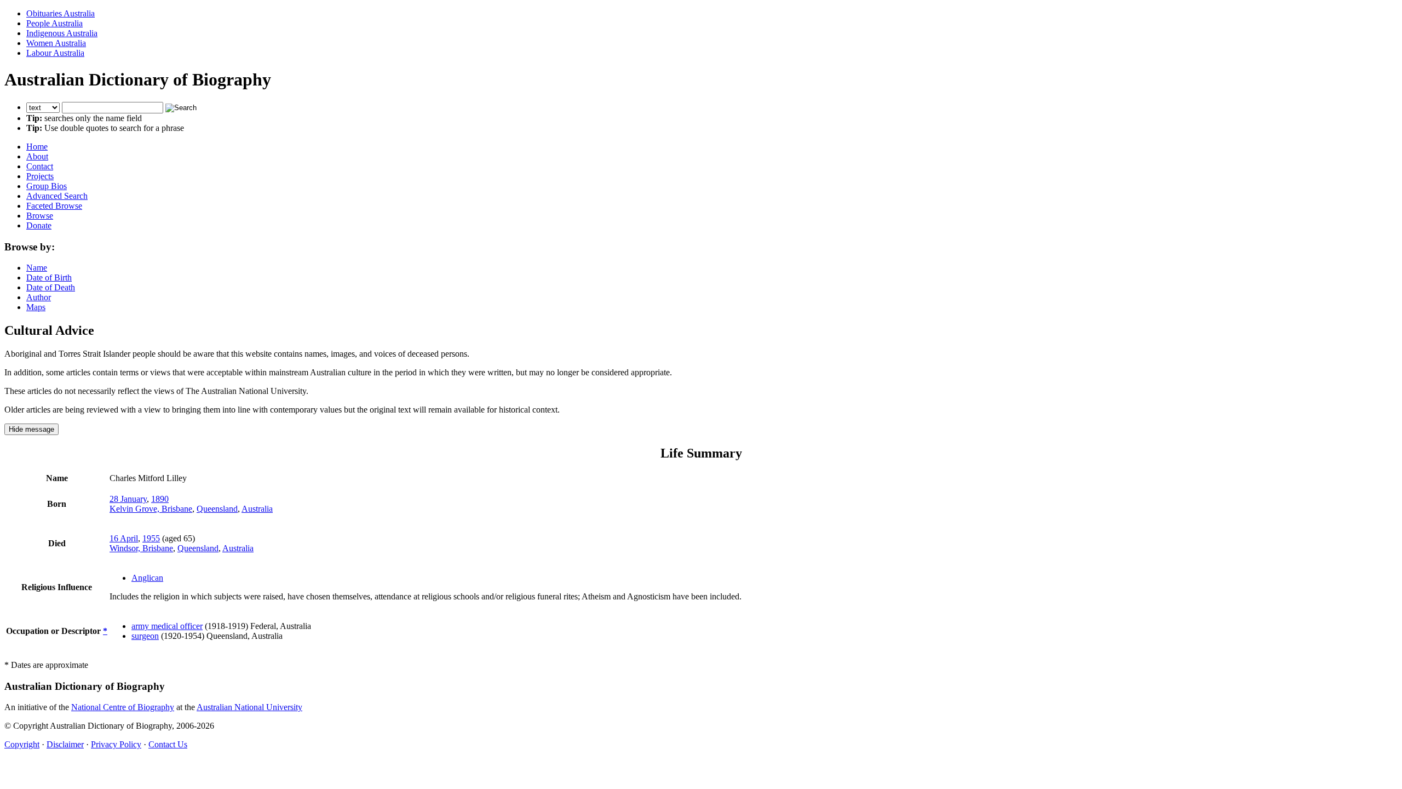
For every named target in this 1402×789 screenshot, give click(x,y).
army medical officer (167, 626)
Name (36, 267)
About (37, 156)
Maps (35, 307)
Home (37, 146)
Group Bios (46, 186)
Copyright (21, 744)
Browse (39, 215)
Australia (257, 508)
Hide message (31, 429)
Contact (39, 166)
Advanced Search (57, 196)
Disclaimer (65, 744)
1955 (151, 538)
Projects (40, 176)
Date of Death (50, 287)
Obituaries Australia (60, 13)
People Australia (54, 23)
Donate (38, 225)
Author (38, 297)
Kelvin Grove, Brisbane (151, 508)
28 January (128, 499)
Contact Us (167, 744)
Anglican (147, 577)
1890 (160, 499)
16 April (124, 538)
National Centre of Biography (122, 707)
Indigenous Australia (61, 33)
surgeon (145, 636)
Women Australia (56, 43)
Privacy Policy (116, 744)
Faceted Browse (54, 205)
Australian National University (249, 707)
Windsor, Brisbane (141, 548)
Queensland (217, 508)
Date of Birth (49, 277)
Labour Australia (55, 53)
